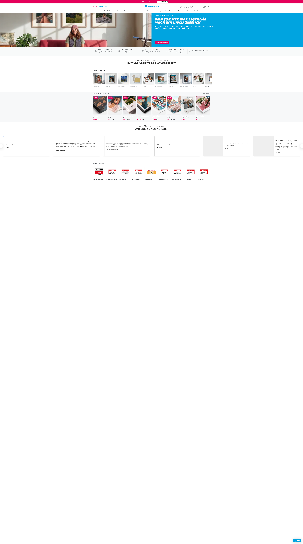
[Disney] (188, 11)
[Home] (151, 6)
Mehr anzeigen (206, 93)
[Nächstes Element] (211, 80)
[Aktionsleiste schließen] (209, 1)
